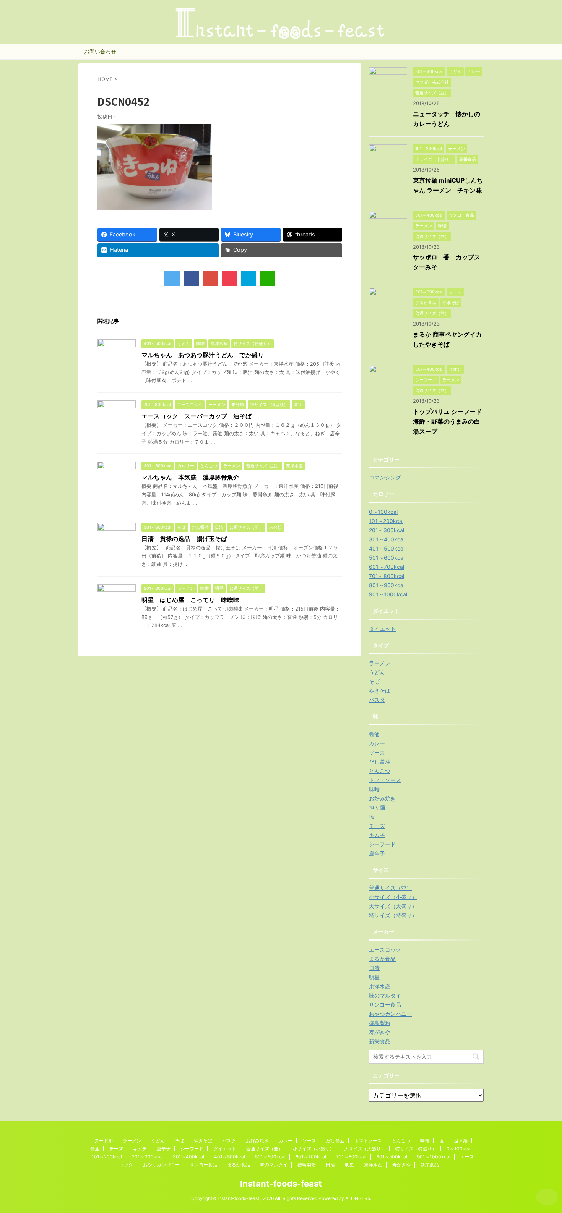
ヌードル (103, 1140)
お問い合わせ (100, 51)
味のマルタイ (385, 995)
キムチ (377, 835)
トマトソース (385, 780)
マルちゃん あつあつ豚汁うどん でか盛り (202, 355)
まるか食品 (382, 959)
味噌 (374, 789)
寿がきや (379, 1032)
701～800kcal (386, 576)
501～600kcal (386, 557)
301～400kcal (386, 539)
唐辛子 (377, 853)
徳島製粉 (379, 1023)
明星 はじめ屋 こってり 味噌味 (190, 600)
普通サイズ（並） (390, 887)
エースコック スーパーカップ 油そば (196, 416)
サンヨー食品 (385, 1004)
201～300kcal (386, 530)
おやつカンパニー (390, 1014)
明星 (374, 977)
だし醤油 (379, 761)
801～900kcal (386, 585)
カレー (377, 743)
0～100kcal (383, 512)
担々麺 (377, 807)
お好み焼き (382, 798)
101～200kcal (386, 521)
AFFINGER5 (357, 1198)
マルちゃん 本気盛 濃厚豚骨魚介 (190, 477)
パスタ (377, 699)
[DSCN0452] (248, 278)
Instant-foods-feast (281, 1184)
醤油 (374, 734)
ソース (377, 752)
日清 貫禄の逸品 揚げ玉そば (184, 539)
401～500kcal (386, 548)
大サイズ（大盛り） (393, 906)
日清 (374, 968)
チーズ (377, 826)
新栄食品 (379, 1041)
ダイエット (382, 628)
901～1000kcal (388, 594)
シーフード (382, 844)
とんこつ (379, 771)
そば (374, 681)
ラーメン (379, 663)
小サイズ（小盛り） (393, 897)
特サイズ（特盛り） (393, 915)
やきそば (379, 690)
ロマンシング (385, 477)
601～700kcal (386, 567)
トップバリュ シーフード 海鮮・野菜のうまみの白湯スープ (450, 421)
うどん (377, 672)
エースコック (385, 949)
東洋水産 (379, 986)
